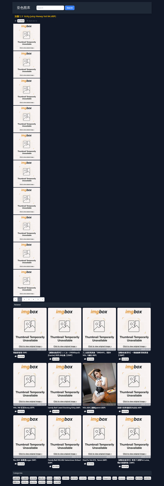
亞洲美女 (66, 478)
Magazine (107, 478)
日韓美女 (25, 482)
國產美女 (16, 482)
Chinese (91, 478)
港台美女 (33, 482)
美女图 (49, 482)
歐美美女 (147, 478)
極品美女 (42, 478)
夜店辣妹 (139, 478)
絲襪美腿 (16, 478)
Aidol (115, 478)
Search (70, 8)
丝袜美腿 (57, 482)
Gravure (122, 478)
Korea (99, 478)
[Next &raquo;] (42, 299)
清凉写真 (42, 482)
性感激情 (25, 478)
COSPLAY (83, 478)
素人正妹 (57, 478)
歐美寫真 (74, 478)
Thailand (130, 478)
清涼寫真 (21, 21)
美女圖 (49, 478)
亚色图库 (23, 7)
